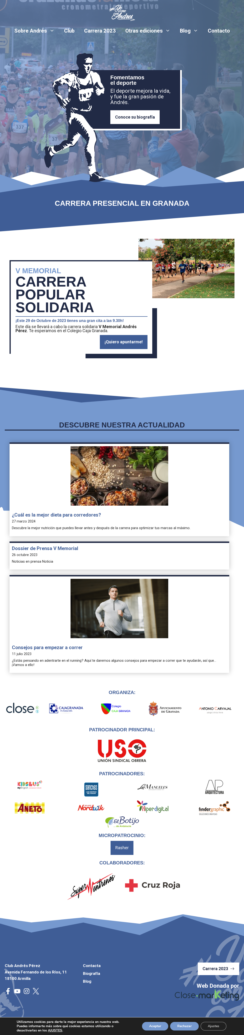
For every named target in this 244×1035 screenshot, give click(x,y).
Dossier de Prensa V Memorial (45, 548)
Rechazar (184, 1026)
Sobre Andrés (30, 31)
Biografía (91, 973)
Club (69, 31)
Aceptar (155, 1026)
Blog (185, 31)
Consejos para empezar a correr (47, 647)
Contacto (219, 31)
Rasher (122, 847)
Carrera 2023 (100, 31)
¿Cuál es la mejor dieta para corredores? (56, 515)
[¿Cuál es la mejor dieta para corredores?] (119, 476)
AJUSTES (55, 1030)
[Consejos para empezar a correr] (119, 609)
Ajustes (213, 1026)
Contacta (92, 965)
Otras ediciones (144, 31)
